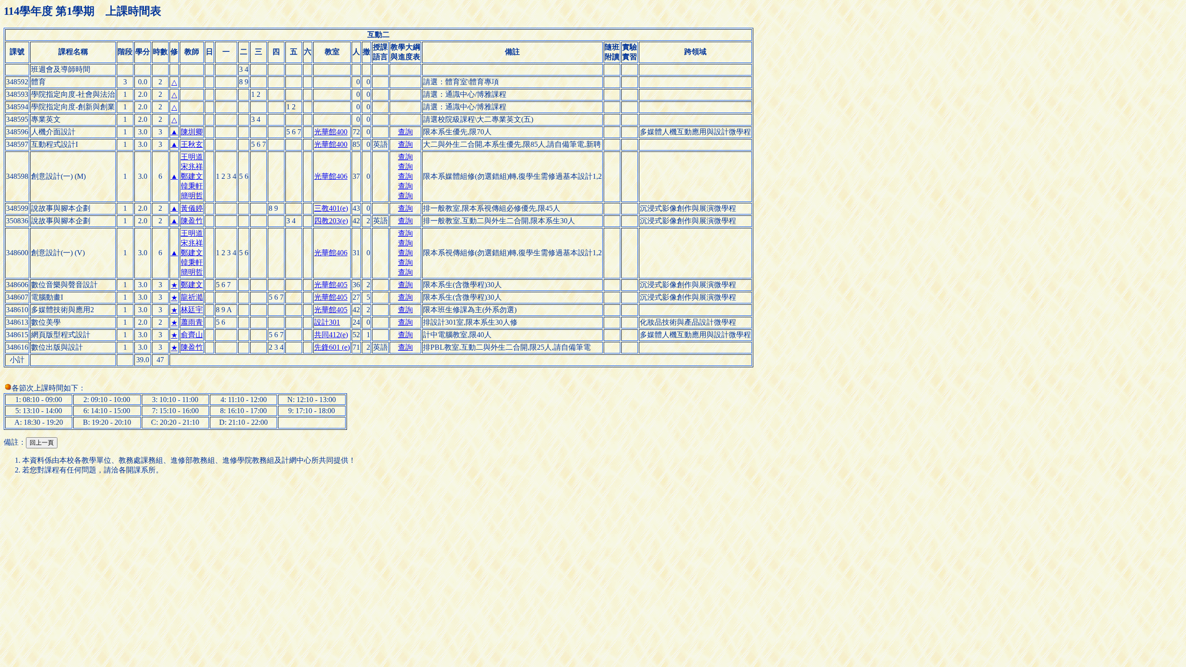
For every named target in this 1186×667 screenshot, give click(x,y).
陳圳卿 (192, 132)
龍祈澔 (192, 297)
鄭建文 (192, 176)
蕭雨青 (192, 322)
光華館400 (330, 132)
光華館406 (330, 176)
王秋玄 (192, 144)
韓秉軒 (192, 186)
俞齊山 (192, 335)
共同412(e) (331, 335)
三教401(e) (331, 208)
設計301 (327, 322)
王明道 (192, 157)
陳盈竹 (192, 221)
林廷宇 (192, 310)
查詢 (405, 132)
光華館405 (330, 285)
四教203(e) (331, 221)
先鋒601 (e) (332, 347)
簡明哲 (192, 196)
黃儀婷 (192, 208)
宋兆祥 (192, 166)
